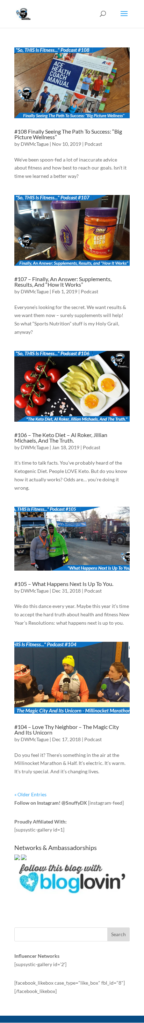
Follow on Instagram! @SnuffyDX (50, 803)
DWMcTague (35, 144)
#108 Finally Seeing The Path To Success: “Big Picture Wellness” (68, 134)
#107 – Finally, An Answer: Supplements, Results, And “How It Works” (62, 282)
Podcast (93, 144)
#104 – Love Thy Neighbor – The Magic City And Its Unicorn (66, 729)
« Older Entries (30, 794)
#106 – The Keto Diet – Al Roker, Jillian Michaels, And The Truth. (60, 437)
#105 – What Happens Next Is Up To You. (63, 583)
